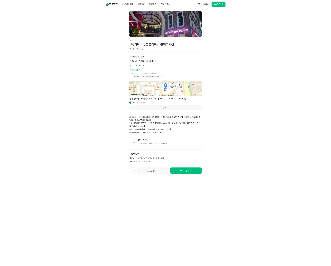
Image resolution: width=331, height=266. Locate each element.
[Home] (112, 4)
